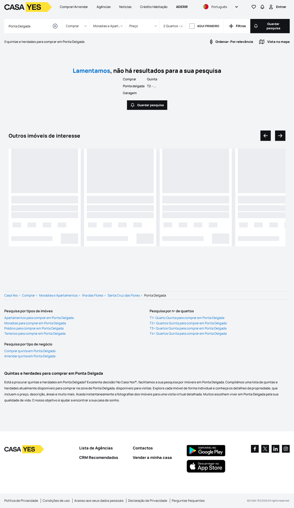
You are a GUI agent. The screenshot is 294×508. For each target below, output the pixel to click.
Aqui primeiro (208, 26)
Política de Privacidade (21, 500)
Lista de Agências (96, 448)
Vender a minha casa (152, 457)
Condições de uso (56, 500)
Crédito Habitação (153, 7)
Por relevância (234, 41)
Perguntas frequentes (188, 500)
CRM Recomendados (98, 457)
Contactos (143, 448)
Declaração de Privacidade (147, 500)
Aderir (182, 7)
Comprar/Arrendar (74, 7)
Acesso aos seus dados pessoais (99, 500)
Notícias (125, 7)
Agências (104, 7)
